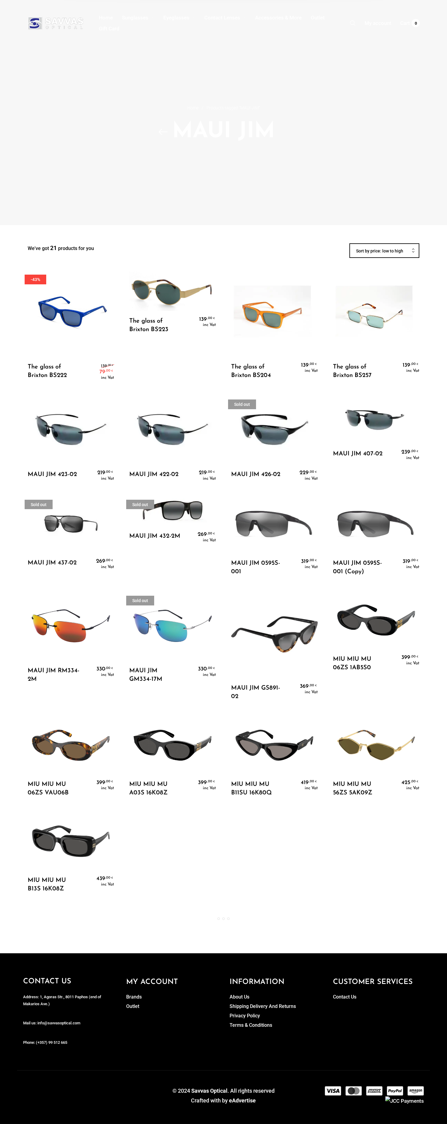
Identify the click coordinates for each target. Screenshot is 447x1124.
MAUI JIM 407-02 (358, 454)
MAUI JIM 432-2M (154, 536)
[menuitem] (110, 17)
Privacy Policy (245, 1016)
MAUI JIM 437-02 (52, 563)
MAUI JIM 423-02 (52, 474)
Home (193, 107)
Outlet (132, 1006)
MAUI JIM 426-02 (255, 474)
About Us (239, 997)
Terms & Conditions (251, 1025)
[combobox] (384, 251)
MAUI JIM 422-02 (153, 474)
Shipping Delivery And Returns (263, 1006)
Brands (134, 997)
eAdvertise (242, 1100)
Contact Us (344, 997)
